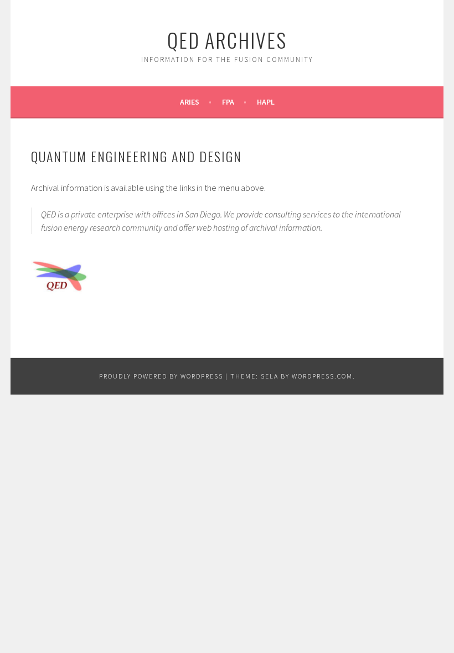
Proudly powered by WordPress (161, 376)
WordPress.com (322, 376)
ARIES (189, 102)
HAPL (266, 102)
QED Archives (227, 39)
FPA (228, 102)
